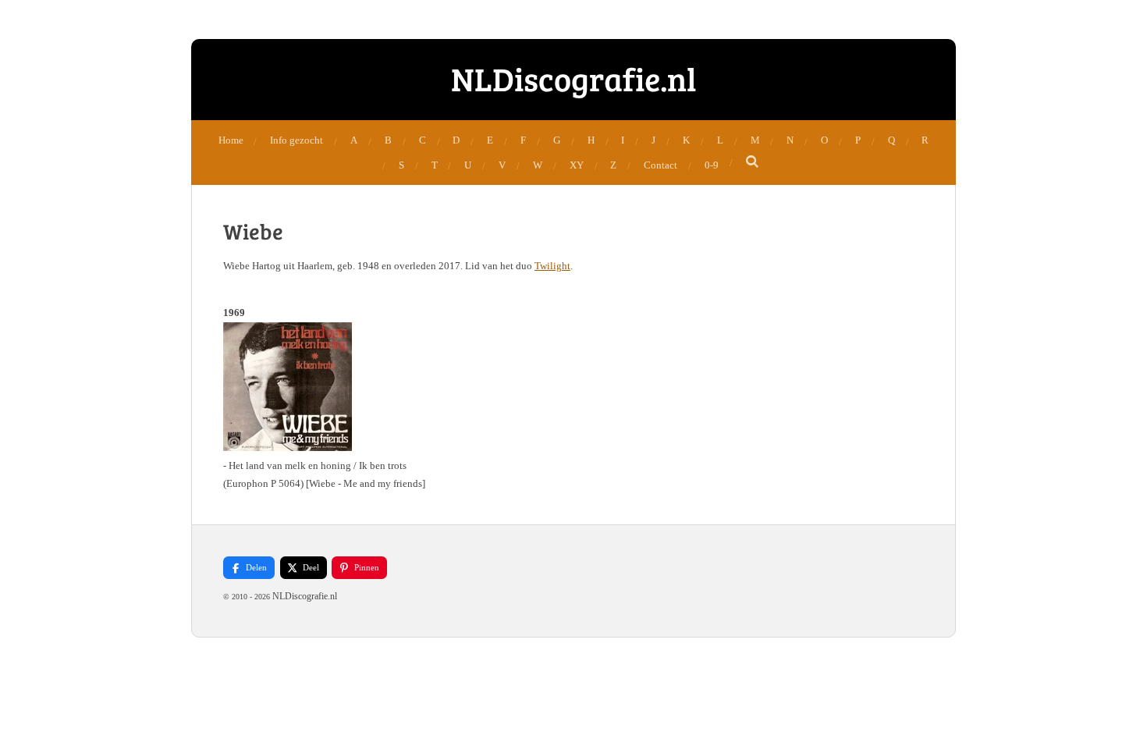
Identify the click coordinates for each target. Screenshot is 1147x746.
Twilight (552, 266)
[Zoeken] (753, 162)
